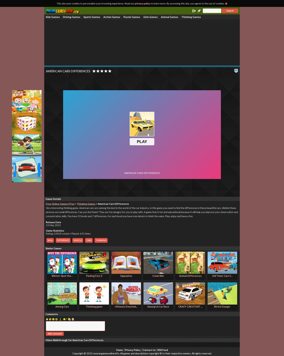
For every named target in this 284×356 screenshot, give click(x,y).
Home (119, 349)
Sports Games (91, 16)
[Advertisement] (142, 42)
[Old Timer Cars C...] (222, 272)
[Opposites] (126, 272)
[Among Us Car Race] (158, 303)
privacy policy (143, 3)
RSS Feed (163, 349)
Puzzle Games (131, 16)
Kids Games (53, 16)
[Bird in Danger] (222, 303)
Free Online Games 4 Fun (60, 203)
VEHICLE (77, 240)
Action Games (111, 16)
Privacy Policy (133, 349)
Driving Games (71, 16)
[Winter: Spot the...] (62, 272)
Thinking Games (191, 16)
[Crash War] (158, 272)
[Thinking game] (94, 303)
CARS (89, 240)
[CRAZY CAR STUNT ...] (190, 303)
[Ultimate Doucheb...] (126, 303)
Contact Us (149, 349)
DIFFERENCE (63, 240)
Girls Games (150, 16)
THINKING (101, 240)
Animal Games (169, 16)
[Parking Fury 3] (94, 272)
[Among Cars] (62, 303)
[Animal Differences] (190, 272)
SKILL (50, 240)
